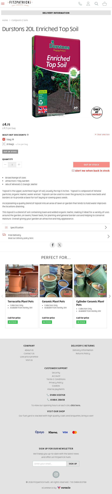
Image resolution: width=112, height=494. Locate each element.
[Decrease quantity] (5, 164)
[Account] (88, 3)
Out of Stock (91, 164)
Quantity (7, 159)
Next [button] (109, 296)
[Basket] (105, 3)
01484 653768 (57, 394)
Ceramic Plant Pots (53, 301)
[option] (56, 76)
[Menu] (2, 3)
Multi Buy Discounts (14, 134)
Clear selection (103, 134)
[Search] (96, 3)
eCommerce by (53, 487)
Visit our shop (56, 411)
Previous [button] (2, 296)
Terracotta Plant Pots (21, 301)
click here (75, 405)
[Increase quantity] (19, 164)
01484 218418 (57, 399)
